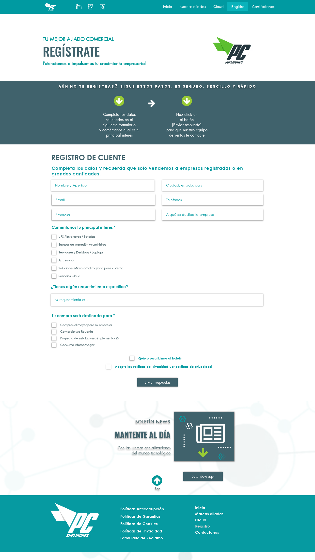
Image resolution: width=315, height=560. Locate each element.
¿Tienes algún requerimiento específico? (89, 287)
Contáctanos (207, 532)
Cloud (200, 520)
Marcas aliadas (209, 514)
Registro (202, 526)
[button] (192, 6)
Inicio (200, 507)
